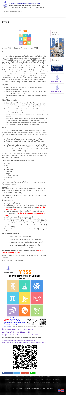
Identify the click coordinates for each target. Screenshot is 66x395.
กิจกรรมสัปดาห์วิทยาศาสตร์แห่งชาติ (13, 12)
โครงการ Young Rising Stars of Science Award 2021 (18, 329)
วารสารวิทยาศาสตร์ (39, 7)
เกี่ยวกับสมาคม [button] (15, 7)
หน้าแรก (6, 7)
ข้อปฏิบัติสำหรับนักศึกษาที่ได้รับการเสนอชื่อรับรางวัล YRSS (20, 335)
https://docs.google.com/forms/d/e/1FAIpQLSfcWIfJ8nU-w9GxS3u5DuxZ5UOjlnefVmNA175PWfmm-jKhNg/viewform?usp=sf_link (24, 342)
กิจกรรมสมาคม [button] (26, 7)
